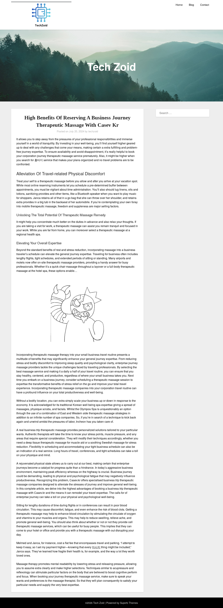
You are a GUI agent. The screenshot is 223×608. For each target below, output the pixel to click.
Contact (204, 4)
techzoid (93, 131)
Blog (191, 4)
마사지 (96, 547)
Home (179, 4)
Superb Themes (129, 603)
